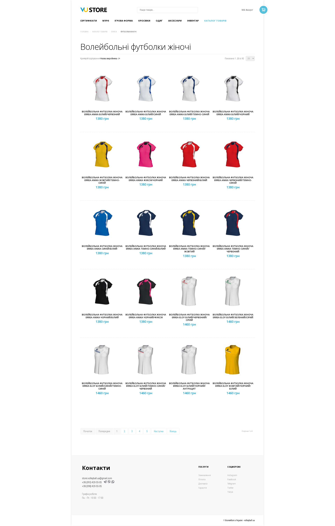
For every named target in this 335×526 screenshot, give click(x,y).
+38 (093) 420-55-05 (92, 482)
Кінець (173, 431)
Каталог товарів (215, 20)
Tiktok (230, 492)
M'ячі (105, 20)
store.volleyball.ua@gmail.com (97, 478)
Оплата (202, 479)
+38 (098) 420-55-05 (92, 486)
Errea (114, 32)
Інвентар (193, 20)
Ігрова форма (124, 20)
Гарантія (202, 488)
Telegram (231, 483)
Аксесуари (175, 20)
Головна (84, 32)
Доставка (202, 483)
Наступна (158, 431)
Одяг (159, 20)
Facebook (231, 479)
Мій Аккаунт (247, 10)
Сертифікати (88, 20)
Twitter (230, 488)
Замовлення (204, 475)
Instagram (232, 475)
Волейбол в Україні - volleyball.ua (240, 520)
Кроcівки (144, 20)
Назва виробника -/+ (110, 58)
